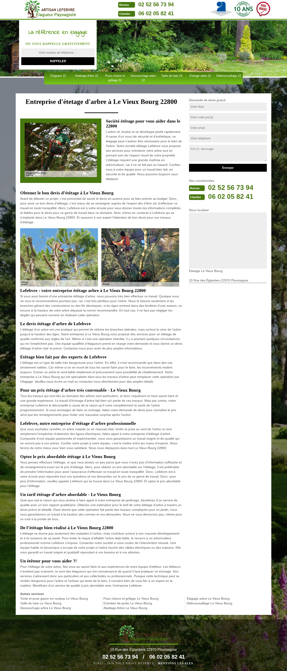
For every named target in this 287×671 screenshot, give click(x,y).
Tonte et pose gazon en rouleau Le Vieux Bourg (54, 598)
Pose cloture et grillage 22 (115, 78)
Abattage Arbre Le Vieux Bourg (125, 608)
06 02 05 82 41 (156, 13)
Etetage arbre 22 (200, 75)
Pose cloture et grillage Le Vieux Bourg (131, 598)
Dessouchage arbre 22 (143, 78)
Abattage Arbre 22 (86, 75)
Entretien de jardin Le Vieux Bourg (127, 603)
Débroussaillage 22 (228, 75)
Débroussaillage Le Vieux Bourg (209, 603)
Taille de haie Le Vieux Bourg (40, 603)
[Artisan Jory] (50, 10)
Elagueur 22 (58, 75)
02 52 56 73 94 (156, 4)
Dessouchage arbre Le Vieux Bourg (45, 608)
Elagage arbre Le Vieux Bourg (208, 598)
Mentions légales (175, 663)
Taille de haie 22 (171, 75)
